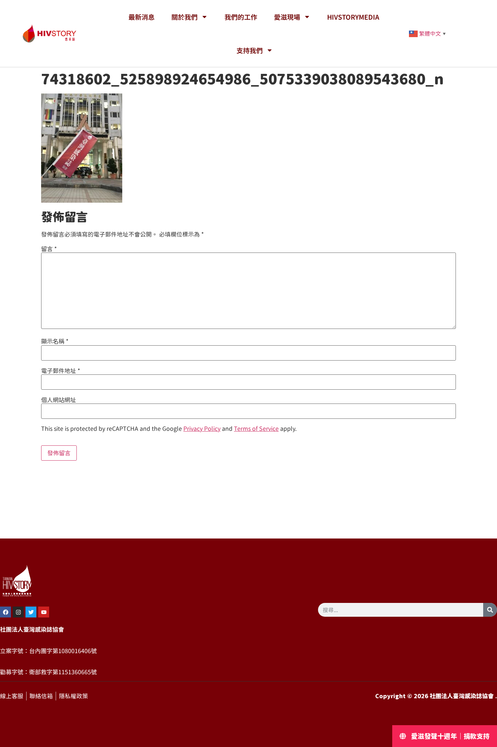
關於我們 (184, 16)
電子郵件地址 (60, 371)
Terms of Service (256, 429)
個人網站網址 (58, 400)
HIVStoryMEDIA (353, 16)
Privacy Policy (201, 429)
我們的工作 (240, 16)
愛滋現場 (287, 16)
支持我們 (249, 50)
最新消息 (141, 16)
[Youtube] (43, 612)
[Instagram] (18, 612)
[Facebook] (5, 612)
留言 (49, 249)
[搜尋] (490, 610)
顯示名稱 (54, 341)
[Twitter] (30, 612)
